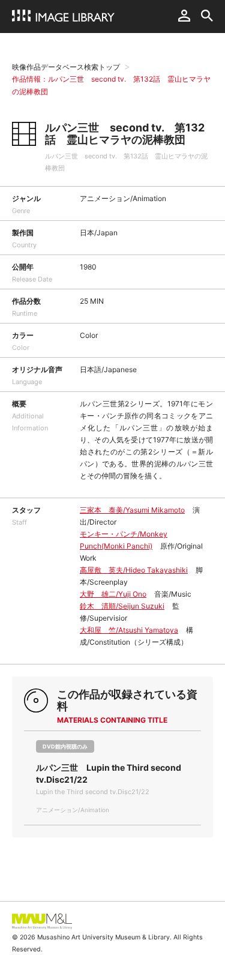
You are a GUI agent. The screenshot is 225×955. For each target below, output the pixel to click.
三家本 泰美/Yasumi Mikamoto (132, 509)
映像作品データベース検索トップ (66, 66)
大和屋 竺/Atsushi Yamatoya (129, 629)
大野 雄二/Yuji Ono (113, 593)
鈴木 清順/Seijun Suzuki (122, 605)
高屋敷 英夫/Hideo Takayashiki (134, 569)
